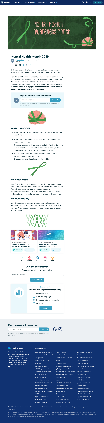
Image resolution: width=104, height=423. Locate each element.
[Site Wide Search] (83, 2)
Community (16, 2)
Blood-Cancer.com (41, 377)
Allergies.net (39, 358)
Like (20, 258)
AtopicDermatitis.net (41, 366)
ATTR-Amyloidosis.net (42, 369)
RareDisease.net (82, 374)
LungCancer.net (61, 377)
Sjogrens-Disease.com (83, 383)
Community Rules (82, 407)
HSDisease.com (61, 363)
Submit (45, 308)
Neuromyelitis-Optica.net (84, 352)
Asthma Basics (29, 2)
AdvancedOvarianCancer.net (44, 355)
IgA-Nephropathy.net (62, 369)
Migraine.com (60, 396)
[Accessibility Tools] (86, 2)
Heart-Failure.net (61, 352)
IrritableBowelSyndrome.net (64, 374)
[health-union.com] (15, 348)
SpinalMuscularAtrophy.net (85, 394)
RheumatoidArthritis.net (84, 377)
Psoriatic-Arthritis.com (84, 371)
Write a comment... (18, 274)
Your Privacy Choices (58, 407)
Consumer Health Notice (42, 407)
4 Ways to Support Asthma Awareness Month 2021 (22, 245)
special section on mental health (36, 159)
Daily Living (41, 2)
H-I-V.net (58, 360)
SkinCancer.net (81, 385)
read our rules (32, 270)
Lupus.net (59, 380)
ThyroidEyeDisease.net (84, 396)
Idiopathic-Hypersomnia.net (64, 366)
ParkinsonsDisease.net (83, 360)
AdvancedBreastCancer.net (43, 352)
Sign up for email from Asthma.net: (36, 95)
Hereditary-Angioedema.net (64, 358)
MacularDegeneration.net (63, 383)
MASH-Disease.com (62, 385)
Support (29, 258)
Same (52, 258)
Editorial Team (20, 60)
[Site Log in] (90, 2)
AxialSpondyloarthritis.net (43, 371)
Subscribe (55, 100)
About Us (11, 407)
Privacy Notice (54, 103)
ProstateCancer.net (82, 369)
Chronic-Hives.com (41, 388)
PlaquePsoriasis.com (83, 363)
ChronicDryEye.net (41, 385)
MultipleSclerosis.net (62, 399)
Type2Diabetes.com (83, 399)
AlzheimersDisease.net (42, 360)
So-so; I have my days (43, 297)
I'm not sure (40, 303)
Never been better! (42, 293)
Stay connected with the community (24, 325)
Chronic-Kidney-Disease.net (44, 391)
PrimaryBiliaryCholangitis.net (85, 366)
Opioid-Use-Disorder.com (84, 358)
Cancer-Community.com (42, 380)
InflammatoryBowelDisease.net (65, 371)
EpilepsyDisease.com (41, 402)
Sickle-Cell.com (81, 380)
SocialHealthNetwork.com (85, 391)
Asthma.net (38, 363)
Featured (52, 2)
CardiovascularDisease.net (43, 383)
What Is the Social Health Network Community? (48, 245)
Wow (44, 258)
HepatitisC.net (60, 355)
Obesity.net (80, 355)
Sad (36, 258)
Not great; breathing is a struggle (47, 300)
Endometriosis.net (40, 399)
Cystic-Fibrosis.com (41, 396)
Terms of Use (26, 105)
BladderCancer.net (41, 374)
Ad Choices (11, 409)
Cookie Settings (71, 407)
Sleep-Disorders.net (83, 388)
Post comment (37, 279)
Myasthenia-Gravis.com (63, 402)
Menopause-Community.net (64, 388)
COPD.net (38, 394)
